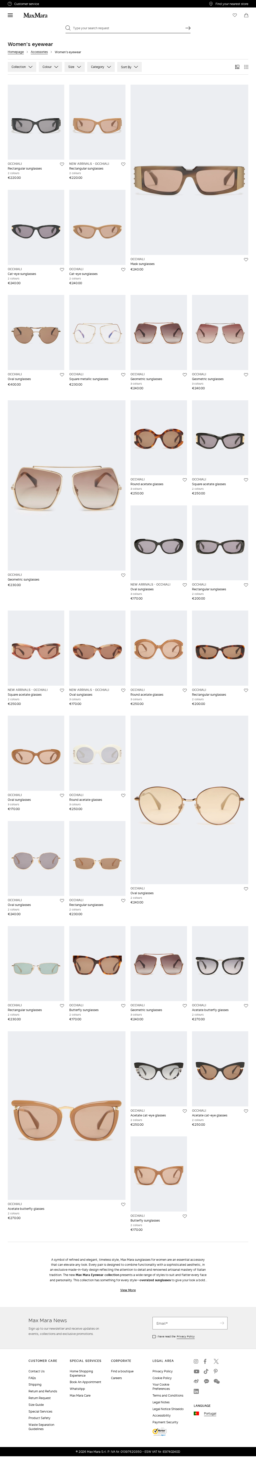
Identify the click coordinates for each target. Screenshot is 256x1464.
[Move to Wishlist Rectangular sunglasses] (62, 164)
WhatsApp (77, 1389)
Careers (116, 1378)
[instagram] (196, 1361)
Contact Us (36, 1371)
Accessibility (161, 1415)
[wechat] (216, 1381)
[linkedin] (196, 1391)
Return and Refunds (42, 1391)
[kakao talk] (206, 1381)
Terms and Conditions (167, 1395)
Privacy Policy (186, 1336)
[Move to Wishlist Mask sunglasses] (246, 259)
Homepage (16, 52)
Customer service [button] (47, 4)
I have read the (176, 1336)
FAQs (32, 1378)
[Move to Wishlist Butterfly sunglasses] (123, 1006)
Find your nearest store (232, 3)
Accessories (39, 52)
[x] (216, 1361)
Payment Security (165, 1422)
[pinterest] (216, 1371)
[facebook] (206, 1361)
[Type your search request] (188, 27)
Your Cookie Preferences (161, 1386)
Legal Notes (161, 1402)
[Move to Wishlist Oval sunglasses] (62, 375)
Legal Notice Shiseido (168, 1409)
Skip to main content (19, 2)
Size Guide (36, 1405)
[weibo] (196, 1381)
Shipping (35, 1384)
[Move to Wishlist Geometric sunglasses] (184, 375)
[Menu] (10, 15)
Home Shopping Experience (81, 1373)
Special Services (40, 1411)
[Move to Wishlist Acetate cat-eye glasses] (184, 1111)
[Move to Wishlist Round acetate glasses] (184, 480)
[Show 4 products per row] (246, 67)
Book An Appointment (85, 1382)
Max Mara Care (80, 1395)
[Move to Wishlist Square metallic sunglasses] (123, 375)
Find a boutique (122, 1371)
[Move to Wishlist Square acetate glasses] (246, 480)
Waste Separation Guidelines (41, 1427)
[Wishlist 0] (235, 15)
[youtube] (196, 1371)
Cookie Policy (162, 1378)
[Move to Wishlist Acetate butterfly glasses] (246, 1006)
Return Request (39, 1398)
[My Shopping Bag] (246, 15)
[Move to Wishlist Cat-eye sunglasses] (62, 269)
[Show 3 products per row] (237, 67)
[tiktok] (206, 1371)
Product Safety (39, 1418)
